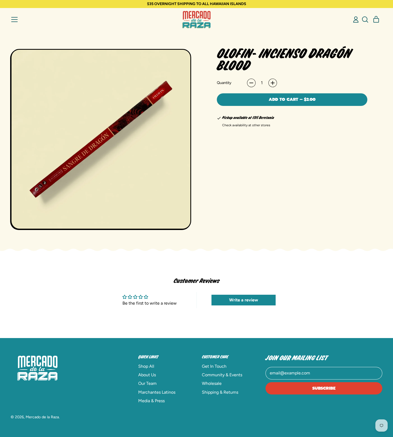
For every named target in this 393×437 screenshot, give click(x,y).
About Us (147, 374)
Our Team (147, 383)
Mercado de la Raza (42, 417)
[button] (365, 19)
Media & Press (151, 400)
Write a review (243, 299)
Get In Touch (214, 366)
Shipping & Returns (220, 392)
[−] (251, 83)
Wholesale (212, 383)
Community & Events (222, 374)
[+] (272, 83)
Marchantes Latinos (156, 392)
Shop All (146, 366)
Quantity (224, 82)
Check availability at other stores (246, 125)
